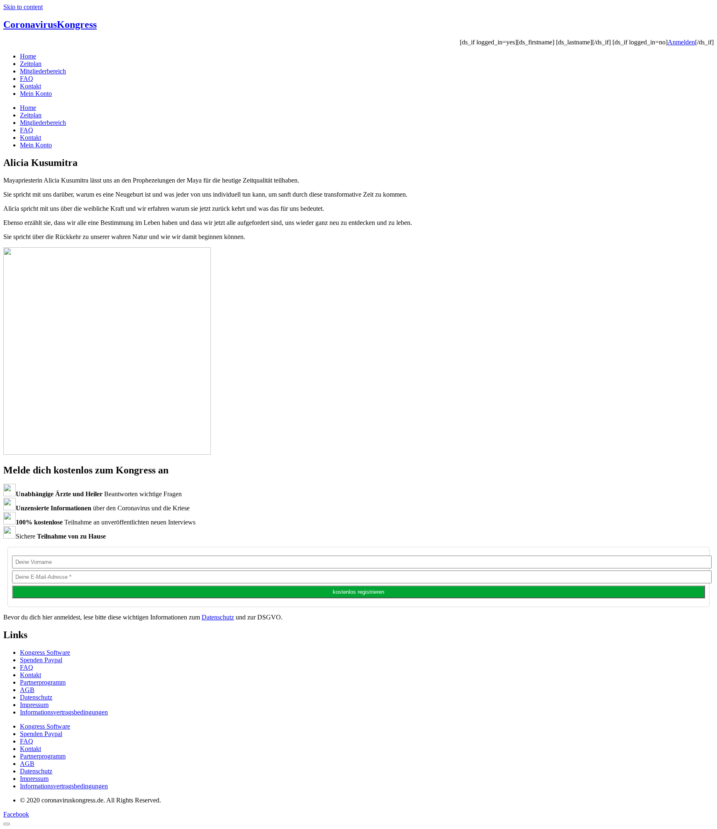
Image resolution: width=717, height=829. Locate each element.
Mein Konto (36, 93)
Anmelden (681, 42)
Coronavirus (50, 24)
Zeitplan (30, 63)
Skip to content (23, 6)
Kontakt (30, 86)
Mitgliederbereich (43, 71)
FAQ (26, 78)
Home (28, 56)
